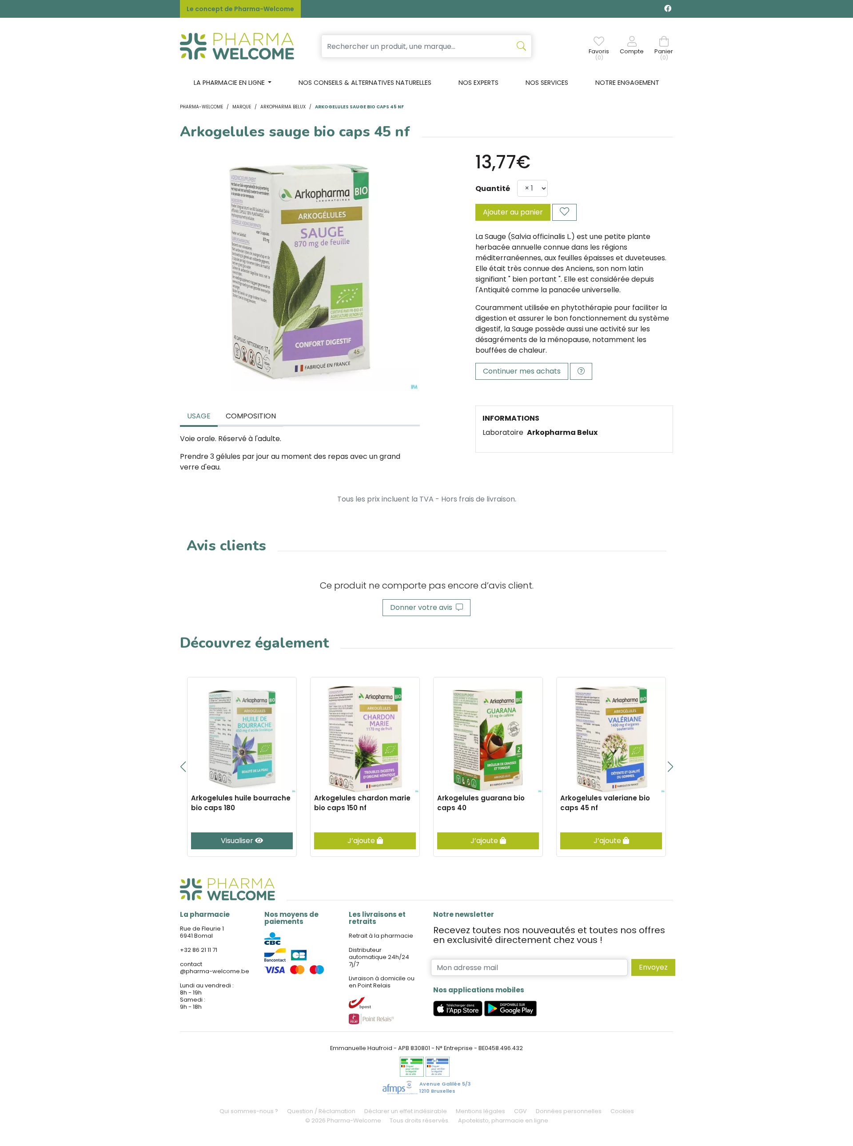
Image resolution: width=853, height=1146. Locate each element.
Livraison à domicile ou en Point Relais (382, 982)
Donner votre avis (423, 607)
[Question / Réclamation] (581, 371)
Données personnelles (569, 1111)
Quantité (492, 188)
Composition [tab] (251, 416)
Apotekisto (503, 1120)
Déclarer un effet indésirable (405, 1111)
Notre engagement (627, 82)
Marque (241, 106)
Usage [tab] (199, 416)
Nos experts (478, 82)
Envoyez (653, 967)
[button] (183, 766)
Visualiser (238, 841)
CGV (520, 1111)
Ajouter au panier (513, 212)
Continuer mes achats (522, 371)
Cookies (622, 1111)
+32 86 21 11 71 (198, 950)
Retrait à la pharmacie (381, 935)
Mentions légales (480, 1111)
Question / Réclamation (321, 1111)
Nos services (547, 82)
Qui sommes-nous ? (248, 1111)
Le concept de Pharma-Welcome (240, 8)
